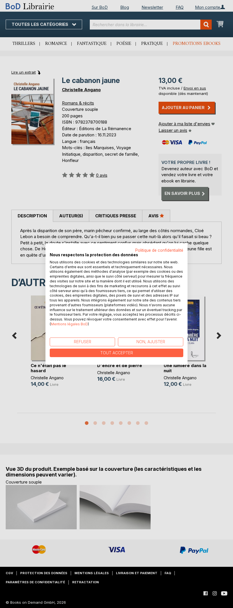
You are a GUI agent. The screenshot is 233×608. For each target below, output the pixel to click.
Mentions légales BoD (69, 324)
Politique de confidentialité (159, 250)
